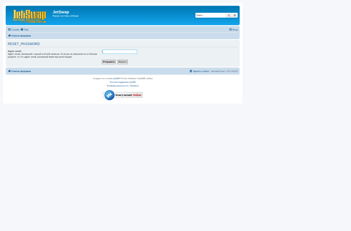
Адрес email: (15, 51)
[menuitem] (24, 29)
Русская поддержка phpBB (123, 82)
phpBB (116, 78)
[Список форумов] (30, 15)
